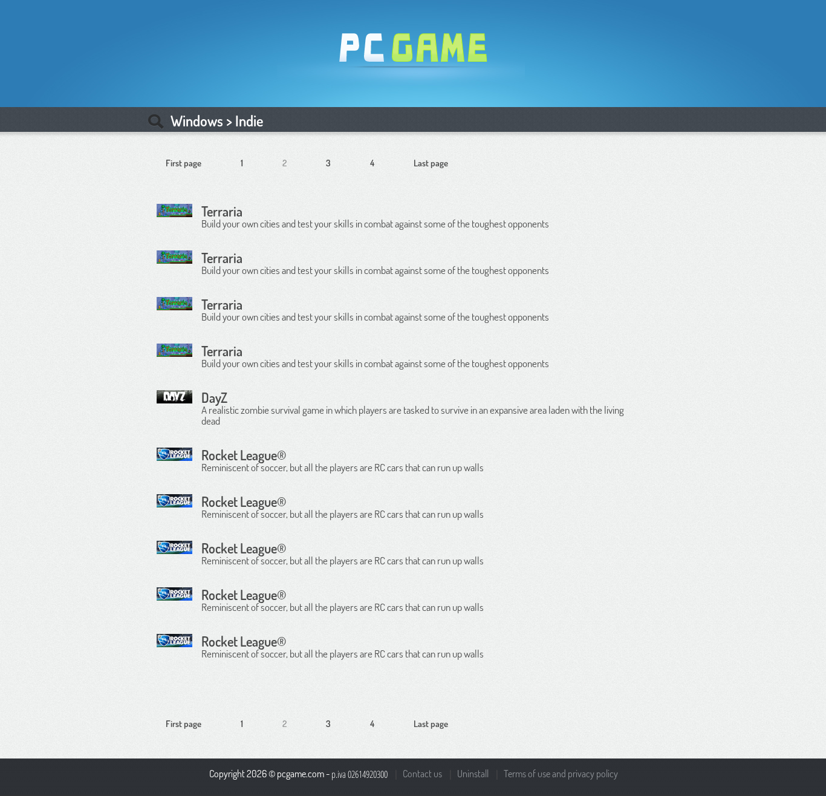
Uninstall (473, 773)
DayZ (214, 397)
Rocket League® (243, 454)
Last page (431, 163)
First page (183, 163)
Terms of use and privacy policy (561, 773)
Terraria (221, 211)
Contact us (422, 773)
